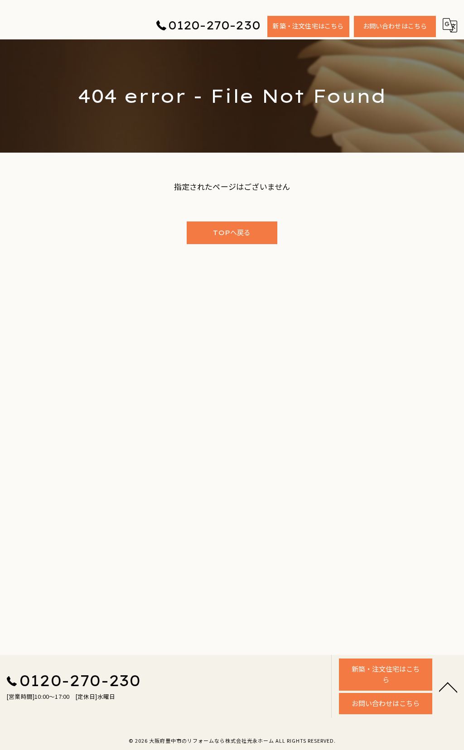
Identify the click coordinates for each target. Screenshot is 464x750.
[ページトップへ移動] (448, 687)
